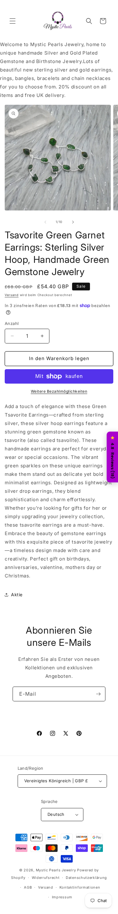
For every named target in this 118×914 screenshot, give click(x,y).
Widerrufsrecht (46, 877)
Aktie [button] (17, 594)
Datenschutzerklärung (86, 877)
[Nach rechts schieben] (73, 222)
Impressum (62, 897)
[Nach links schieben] (45, 222)
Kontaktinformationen (79, 887)
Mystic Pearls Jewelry (56, 870)
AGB (28, 887)
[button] (13, 21)
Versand (12, 295)
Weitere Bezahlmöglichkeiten (59, 391)
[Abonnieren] (98, 694)
